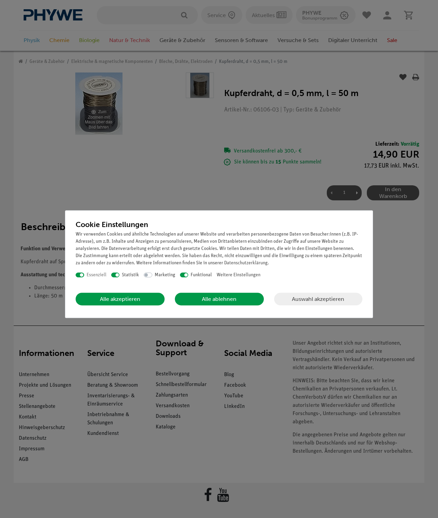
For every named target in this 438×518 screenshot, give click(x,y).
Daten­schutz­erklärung (246, 263)
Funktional (201, 275)
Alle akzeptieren (120, 299)
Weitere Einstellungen (238, 275)
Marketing (165, 275)
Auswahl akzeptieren (318, 299)
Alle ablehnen (219, 299)
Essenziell (96, 275)
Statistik (130, 275)
